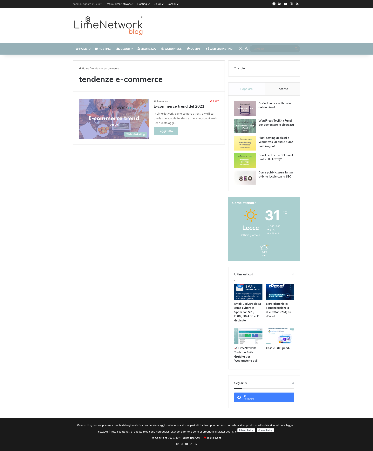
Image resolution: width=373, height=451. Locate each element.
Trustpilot (240, 68)
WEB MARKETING (221, 48)
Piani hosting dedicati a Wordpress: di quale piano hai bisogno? (276, 142)
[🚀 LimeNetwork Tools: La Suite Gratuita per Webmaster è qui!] (248, 336)
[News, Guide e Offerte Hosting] (109, 25)
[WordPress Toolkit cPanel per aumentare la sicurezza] (245, 126)
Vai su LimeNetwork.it (120, 3)
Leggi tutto (166, 131)
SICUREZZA (148, 48)
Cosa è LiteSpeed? (278, 348)
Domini (171, 3)
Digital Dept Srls (227, 431)
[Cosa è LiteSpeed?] (280, 336)
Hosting (142, 3)
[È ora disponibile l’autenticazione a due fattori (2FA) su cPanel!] (280, 292)
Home (85, 68)
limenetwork (163, 101)
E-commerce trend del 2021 (179, 107)
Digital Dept (214, 437)
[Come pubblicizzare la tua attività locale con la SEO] (245, 178)
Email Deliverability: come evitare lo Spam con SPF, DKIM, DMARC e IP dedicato (247, 312)
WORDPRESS (173, 48)
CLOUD (125, 48)
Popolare (246, 89)
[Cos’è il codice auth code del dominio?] (245, 108)
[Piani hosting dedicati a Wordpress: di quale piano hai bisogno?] (245, 143)
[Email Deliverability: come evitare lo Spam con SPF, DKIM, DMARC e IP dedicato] (248, 292)
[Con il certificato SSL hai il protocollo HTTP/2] (245, 160)
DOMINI (195, 48)
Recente (282, 89)
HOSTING (104, 48)
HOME (83, 48)
